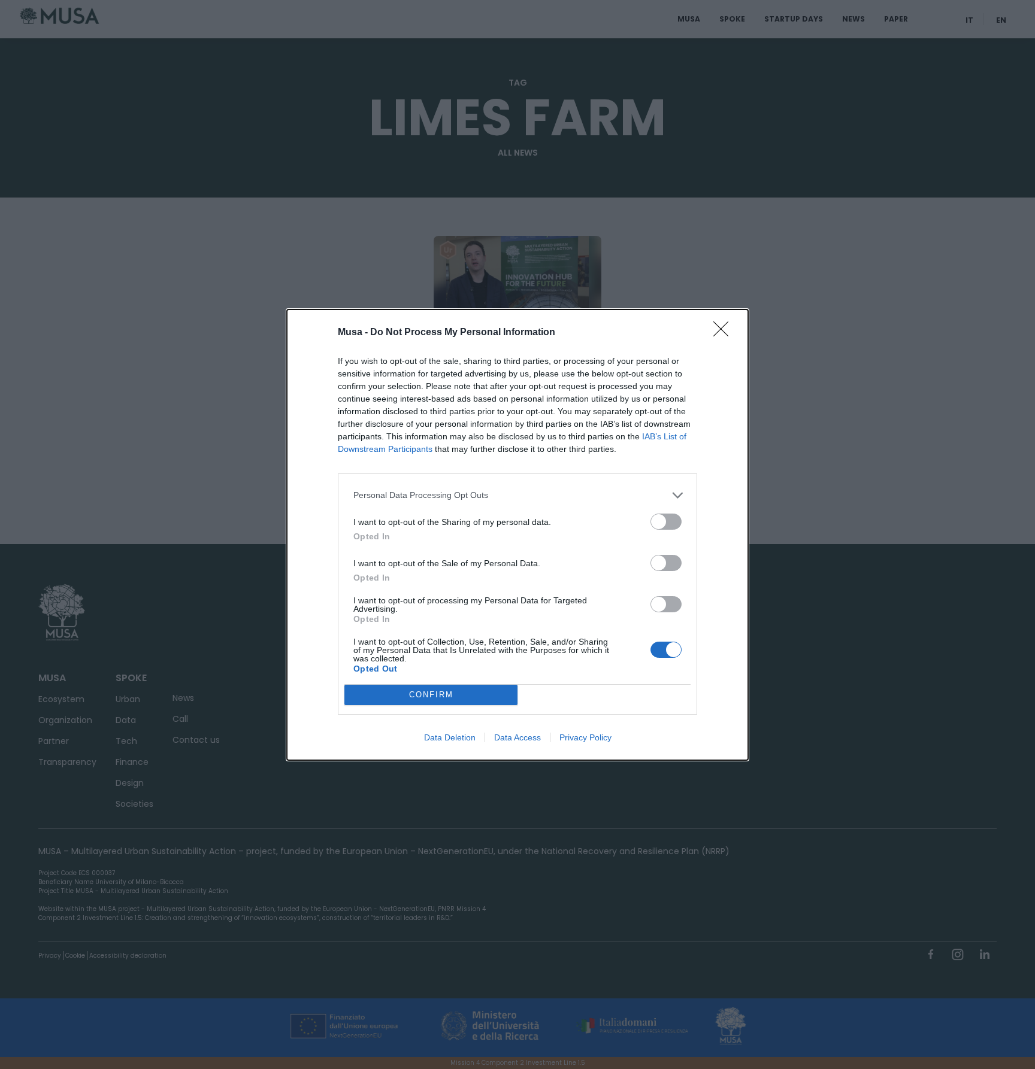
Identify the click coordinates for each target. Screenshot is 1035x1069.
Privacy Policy (585, 737)
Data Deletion (450, 737)
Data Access (517, 737)
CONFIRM (431, 694)
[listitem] (517, 495)
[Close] (724, 332)
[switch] (666, 522)
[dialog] (517, 534)
